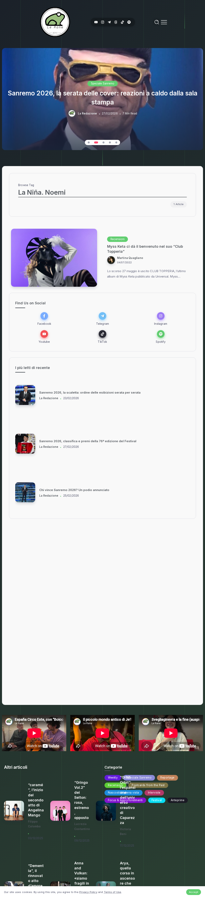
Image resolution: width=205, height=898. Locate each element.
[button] (89, 142)
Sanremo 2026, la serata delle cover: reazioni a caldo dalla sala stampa (102, 97)
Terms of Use (112, 892)
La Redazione (87, 113)
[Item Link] (54, 258)
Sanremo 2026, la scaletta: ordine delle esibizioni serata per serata (90, 490)
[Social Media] (96, 22)
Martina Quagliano (130, 258)
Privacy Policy (88, 892)
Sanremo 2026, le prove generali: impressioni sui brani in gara (86, 441)
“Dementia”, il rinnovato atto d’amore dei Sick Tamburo (36, 881)
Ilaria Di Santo (49, 398)
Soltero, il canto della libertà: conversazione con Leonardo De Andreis (92, 392)
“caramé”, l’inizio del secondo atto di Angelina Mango (36, 800)
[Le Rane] (55, 22)
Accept (193, 892)
